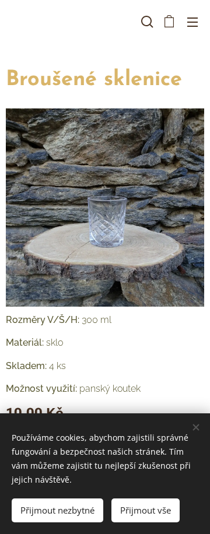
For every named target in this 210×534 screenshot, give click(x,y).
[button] (146, 21)
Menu (192, 21)
